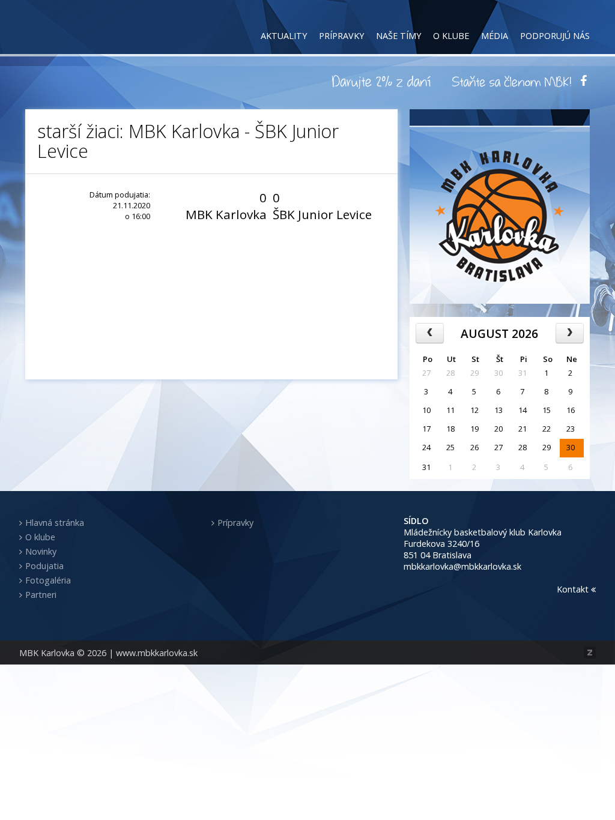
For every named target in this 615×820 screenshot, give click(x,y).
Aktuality (284, 35)
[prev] (430, 333)
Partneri (40, 594)
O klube (451, 35)
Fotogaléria (48, 580)
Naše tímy (398, 35)
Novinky (40, 551)
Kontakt (574, 589)
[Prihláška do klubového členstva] (512, 81)
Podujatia (44, 565)
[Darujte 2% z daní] (383, 81)
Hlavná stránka (54, 522)
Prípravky (341, 35)
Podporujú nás (555, 35)
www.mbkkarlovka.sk (157, 653)
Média (494, 35)
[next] (570, 333)
